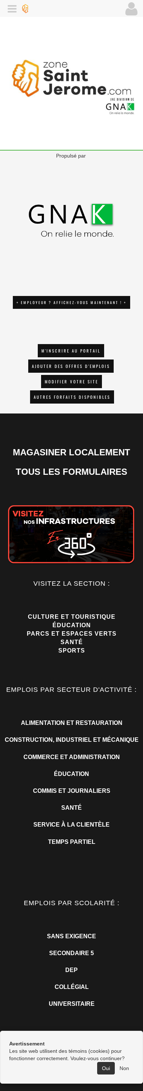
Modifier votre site (71, 381)
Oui (106, 1068)
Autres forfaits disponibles (72, 397)
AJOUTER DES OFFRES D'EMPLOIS (71, 366)
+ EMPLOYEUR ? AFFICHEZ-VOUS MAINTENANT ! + (71, 302)
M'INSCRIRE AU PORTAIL (70, 351)
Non (124, 1068)
